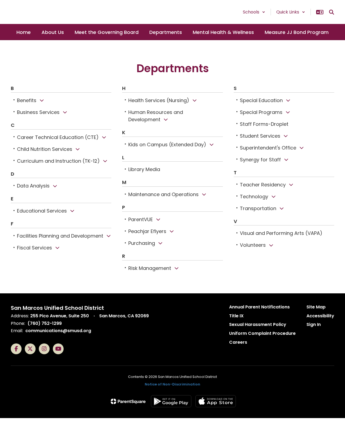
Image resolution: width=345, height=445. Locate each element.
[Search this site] (331, 12)
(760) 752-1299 (44, 323)
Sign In (313, 324)
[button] (254, 12)
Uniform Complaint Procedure (262, 333)
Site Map (316, 307)
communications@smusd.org (58, 331)
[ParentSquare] (128, 401)
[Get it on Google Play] (171, 401)
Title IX (236, 316)
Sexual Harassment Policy (257, 324)
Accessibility (320, 316)
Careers (238, 342)
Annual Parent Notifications (259, 307)
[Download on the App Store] (215, 401)
